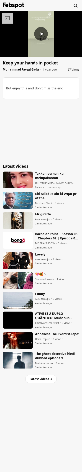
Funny (40, 294)
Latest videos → (41, 379)
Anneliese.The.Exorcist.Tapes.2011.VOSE (57, 334)
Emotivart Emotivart (47, 322)
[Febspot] (13, 5)
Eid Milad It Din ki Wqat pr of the (56, 196)
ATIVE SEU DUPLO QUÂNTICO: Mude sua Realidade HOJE (52, 316)
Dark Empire (42, 339)
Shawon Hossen (44, 279)
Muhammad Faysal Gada (21, 69)
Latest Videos (15, 166)
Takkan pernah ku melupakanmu (49, 176)
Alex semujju (42, 219)
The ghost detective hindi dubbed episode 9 (55, 356)
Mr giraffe (43, 214)
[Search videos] (75, 5)
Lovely (40, 254)
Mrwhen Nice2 (43, 203)
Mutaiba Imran (44, 363)
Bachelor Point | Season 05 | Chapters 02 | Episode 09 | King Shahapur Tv (56, 236)
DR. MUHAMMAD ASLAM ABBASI (54, 182)
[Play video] (41, 34)
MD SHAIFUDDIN (45, 243)
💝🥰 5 (40, 274)
